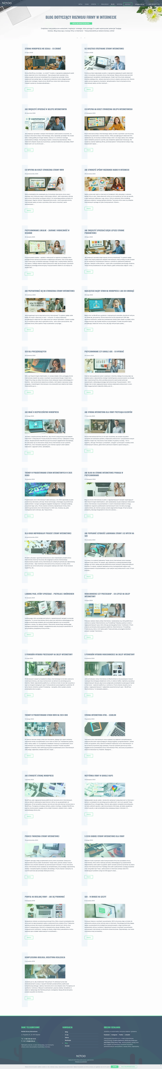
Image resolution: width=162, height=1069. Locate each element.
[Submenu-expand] (99, 4)
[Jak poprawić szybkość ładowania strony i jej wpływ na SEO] (105, 549)
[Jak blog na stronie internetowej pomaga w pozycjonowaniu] (105, 489)
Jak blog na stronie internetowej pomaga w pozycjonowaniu (104, 474)
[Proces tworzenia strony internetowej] (45, 850)
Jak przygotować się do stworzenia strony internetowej (50, 291)
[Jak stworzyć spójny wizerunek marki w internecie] (105, 183)
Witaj (80, 4)
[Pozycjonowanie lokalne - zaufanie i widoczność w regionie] (45, 246)
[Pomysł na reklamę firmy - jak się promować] (45, 910)
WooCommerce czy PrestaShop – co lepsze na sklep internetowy (107, 595)
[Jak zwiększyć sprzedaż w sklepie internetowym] (45, 123)
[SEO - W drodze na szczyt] (105, 910)
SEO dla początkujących (35, 351)
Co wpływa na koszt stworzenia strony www (44, 169)
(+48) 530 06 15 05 (153, 4)
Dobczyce (134, 1040)
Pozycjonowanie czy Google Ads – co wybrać (104, 351)
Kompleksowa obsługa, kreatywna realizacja (45, 957)
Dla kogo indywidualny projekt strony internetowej (48, 533)
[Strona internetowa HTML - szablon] (105, 728)
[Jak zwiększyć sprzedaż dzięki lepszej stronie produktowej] (105, 246)
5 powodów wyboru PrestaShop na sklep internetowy (48, 654)
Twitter (121, 1034)
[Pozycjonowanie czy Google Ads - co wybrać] (105, 365)
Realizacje (105, 4)
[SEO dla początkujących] (45, 365)
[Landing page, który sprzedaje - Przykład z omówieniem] (45, 607)
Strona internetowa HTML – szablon (100, 715)
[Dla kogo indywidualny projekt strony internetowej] (45, 547)
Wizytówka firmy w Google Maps (99, 775)
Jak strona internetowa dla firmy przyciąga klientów (108, 412)
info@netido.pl (139, 4)
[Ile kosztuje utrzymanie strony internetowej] (105, 62)
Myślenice (121, 1040)
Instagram (114, 1034)
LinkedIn (127, 1034)
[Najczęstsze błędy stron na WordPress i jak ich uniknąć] (105, 304)
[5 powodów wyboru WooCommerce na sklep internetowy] (105, 668)
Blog (112, 4)
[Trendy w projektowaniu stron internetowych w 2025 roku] (45, 489)
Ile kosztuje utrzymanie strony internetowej (104, 48)
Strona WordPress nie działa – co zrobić (43, 48)
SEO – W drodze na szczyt (95, 896)
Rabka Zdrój (110, 1042)
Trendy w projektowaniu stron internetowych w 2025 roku (48, 474)
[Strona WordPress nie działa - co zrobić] (45, 62)
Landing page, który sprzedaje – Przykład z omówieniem (49, 593)
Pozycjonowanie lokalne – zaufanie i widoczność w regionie (47, 231)
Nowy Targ (117, 1042)
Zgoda (115, 1066)
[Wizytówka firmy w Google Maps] (105, 789)
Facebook (107, 1034)
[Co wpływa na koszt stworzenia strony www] (45, 183)
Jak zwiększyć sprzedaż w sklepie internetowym (46, 109)
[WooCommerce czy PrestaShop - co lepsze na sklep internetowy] (105, 610)
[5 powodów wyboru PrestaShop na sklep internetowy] (45, 668)
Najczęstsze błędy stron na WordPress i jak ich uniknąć (109, 291)
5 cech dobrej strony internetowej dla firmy (104, 836)
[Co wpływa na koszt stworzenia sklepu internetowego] (105, 123)
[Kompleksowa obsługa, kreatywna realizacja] (45, 971)
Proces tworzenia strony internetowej (42, 836)
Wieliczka (128, 1040)
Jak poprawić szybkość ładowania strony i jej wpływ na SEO (109, 534)
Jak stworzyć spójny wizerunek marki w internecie (107, 169)
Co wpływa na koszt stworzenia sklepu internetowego (108, 109)
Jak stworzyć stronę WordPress (39, 775)
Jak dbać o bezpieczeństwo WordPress (42, 412)
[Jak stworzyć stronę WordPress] (45, 789)
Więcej (29, 89)
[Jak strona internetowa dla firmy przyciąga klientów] (105, 425)
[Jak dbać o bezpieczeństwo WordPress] (45, 425)
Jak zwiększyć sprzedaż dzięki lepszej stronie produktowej (104, 231)
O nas (87, 4)
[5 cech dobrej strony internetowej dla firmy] (105, 850)
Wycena (119, 4)
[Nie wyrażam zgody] (161, 1065)
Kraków (115, 1040)
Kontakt (128, 4)
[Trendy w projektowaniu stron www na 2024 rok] (45, 728)
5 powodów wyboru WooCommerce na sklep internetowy (110, 654)
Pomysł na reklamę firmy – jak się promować (45, 896)
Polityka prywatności (81, 1062)
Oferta (93, 4)
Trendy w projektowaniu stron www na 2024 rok (46, 715)
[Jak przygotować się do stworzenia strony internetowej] (45, 304)
